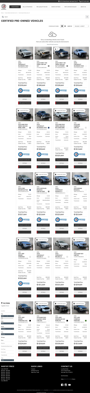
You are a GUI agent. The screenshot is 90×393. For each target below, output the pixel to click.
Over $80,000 (4, 380)
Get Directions (64, 375)
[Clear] (7, 305)
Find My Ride (15, 6)
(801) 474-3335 (68, 379)
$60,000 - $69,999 (5, 377)
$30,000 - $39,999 (5, 372)
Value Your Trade (35, 372)
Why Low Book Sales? (70, 6)
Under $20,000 (4, 369)
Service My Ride (55, 6)
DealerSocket (50, 390)
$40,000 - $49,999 (5, 374)
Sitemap (52, 392)
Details (24, 99)
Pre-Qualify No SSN (41, 6)
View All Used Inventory (52, 44)
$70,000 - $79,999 (5, 379)
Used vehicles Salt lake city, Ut (11, 12)
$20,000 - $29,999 (5, 370)
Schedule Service (35, 370)
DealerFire (42, 390)
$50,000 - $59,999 (5, 375)
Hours (73, 379)
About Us (83, 6)
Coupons (33, 369)
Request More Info (24, 96)
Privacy (48, 392)
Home (2, 12)
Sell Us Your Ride (27, 6)
